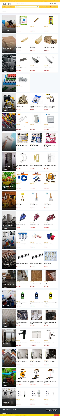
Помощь (10, 409)
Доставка (7, 409)
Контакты (14, 409)
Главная (3, 8)
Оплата (3, 409)
